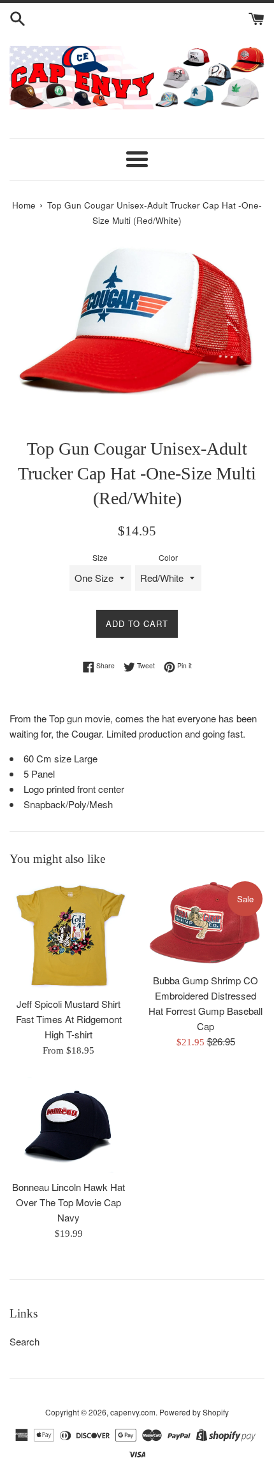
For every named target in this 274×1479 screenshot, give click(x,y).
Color (168, 557)
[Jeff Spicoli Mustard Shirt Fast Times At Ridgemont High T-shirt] (68, 934)
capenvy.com (132, 1412)
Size (100, 557)
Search (25, 1341)
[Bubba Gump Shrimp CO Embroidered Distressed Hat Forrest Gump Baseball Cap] (205, 923)
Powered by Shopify (194, 1412)
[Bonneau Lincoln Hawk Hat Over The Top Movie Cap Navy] (68, 1125)
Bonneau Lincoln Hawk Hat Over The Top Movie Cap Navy (68, 1202)
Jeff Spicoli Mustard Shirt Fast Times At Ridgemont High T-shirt (69, 1019)
